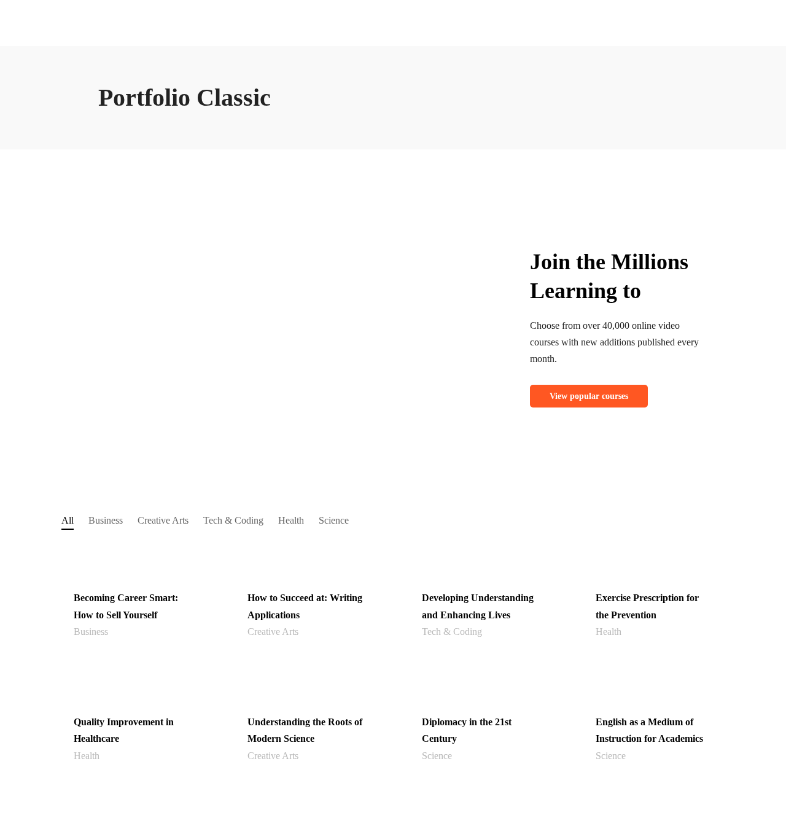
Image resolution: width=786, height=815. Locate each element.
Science (334, 520)
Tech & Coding (233, 520)
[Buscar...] (194, 76)
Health (291, 520)
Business (105, 520)
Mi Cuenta (440, 14)
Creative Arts (163, 520)
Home (405, 14)
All (67, 520)
